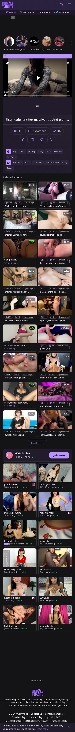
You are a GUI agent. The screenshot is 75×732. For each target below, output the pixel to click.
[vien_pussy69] (20, 252)
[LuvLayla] (55, 590)
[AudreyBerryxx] (55, 477)
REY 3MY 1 (45, 349)
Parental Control (13, 720)
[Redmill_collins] (19, 533)
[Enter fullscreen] (68, 92)
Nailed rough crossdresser (18, 206)
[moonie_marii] (55, 505)
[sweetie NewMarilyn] (20, 423)
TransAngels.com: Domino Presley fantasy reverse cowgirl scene (53, 435)
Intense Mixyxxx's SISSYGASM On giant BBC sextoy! (17, 292)
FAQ (58, 717)
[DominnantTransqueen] (20, 338)
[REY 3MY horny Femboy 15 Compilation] (20, 309)
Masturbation (52, 162)
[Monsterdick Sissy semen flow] (55, 366)
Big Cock (17, 162)
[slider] (37, 95)
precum (58, 151)
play (49, 151)
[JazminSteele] (19, 477)
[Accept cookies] (69, 727)
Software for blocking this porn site (25, 705)
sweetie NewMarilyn (14, 435)
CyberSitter (62, 705)
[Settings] (68, 63)
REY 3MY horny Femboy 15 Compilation (18, 321)
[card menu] (34, 204)
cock (22, 151)
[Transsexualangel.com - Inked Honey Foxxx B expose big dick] (20, 366)
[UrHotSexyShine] (19, 561)
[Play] (37, 78)
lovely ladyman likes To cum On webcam (52, 235)
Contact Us (36, 713)
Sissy (64, 162)
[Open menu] (70, 5)
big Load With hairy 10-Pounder (53, 263)
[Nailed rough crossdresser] (20, 195)
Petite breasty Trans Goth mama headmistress (52, 406)
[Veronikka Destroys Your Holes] (55, 195)
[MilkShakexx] (19, 618)
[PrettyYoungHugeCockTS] (20, 395)
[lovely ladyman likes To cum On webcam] (55, 223)
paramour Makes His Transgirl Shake (53, 292)
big (14, 151)
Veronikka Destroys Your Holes (53, 206)
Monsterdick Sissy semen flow (53, 378)
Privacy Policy (35, 717)
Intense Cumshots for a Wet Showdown (17, 235)
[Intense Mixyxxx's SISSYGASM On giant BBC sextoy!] (20, 280)
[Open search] (61, 5)
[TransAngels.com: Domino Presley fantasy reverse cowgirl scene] (55, 423)
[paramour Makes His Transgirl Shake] (55, 280)
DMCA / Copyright (18, 713)
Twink (10, 168)
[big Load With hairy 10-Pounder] (55, 252)
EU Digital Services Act (36, 720)
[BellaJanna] (55, 561)
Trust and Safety (59, 720)
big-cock (11, 157)
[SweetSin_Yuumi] (19, 505)
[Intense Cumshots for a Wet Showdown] (20, 223)
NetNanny (51, 705)
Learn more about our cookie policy (48, 702)
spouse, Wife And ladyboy (52, 321)
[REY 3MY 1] (55, 338)
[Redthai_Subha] (19, 590)
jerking (31, 151)
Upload (49, 717)
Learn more (42, 728)
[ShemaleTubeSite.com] (7, 4)
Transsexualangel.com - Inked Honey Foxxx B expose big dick (18, 378)
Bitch (27, 162)
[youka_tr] (55, 533)
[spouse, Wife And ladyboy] (55, 309)
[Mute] (7, 63)
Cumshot (37, 162)
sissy (40, 151)
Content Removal (54, 713)
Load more (37, 443)
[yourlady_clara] (55, 618)
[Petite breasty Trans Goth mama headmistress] (55, 395)
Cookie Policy (18, 717)
